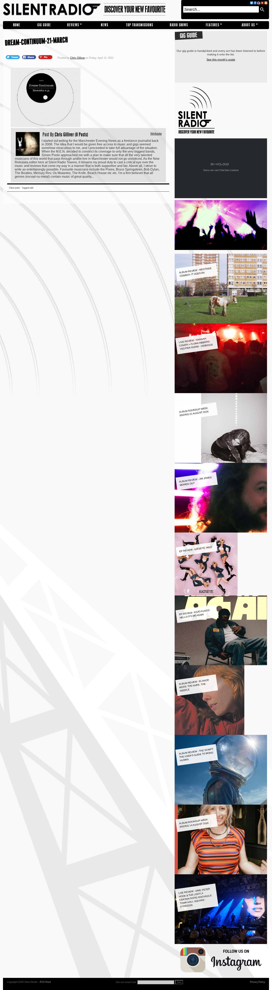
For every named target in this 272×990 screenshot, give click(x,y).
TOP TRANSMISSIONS (139, 25)
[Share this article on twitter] (13, 57)
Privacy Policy (257, 982)
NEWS (104, 25)
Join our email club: (126, 982)
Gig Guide (44, 25)
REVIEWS (73, 25)
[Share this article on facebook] (29, 57)
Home (16, 25)
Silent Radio (91, 9)
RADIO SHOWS (179, 25)
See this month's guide (220, 59)
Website (156, 133)
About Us (248, 25)
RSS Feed (45, 982)
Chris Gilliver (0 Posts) (71, 134)
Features (212, 25)
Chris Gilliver (77, 57)
